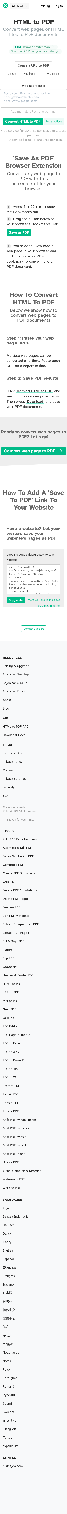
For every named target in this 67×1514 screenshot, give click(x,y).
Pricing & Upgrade (16, 666)
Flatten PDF (11, 950)
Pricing (45, 6)
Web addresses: (33, 86)
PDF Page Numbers (16, 1035)
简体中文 (9, 1310)
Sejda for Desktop (16, 674)
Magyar (8, 1344)
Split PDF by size (14, 1137)
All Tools (18, 6)
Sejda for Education (17, 691)
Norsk (7, 1361)
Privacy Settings (14, 778)
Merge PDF (11, 1001)
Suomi (7, 1403)
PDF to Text (11, 1069)
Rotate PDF (11, 1111)
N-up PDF (9, 1009)
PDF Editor (10, 1026)
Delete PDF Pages (16, 899)
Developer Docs (14, 735)
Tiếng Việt (10, 1429)
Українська (10, 1446)
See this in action (49, 605)
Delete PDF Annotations (20, 890)
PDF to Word (12, 1077)
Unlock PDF (11, 1162)
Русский (9, 1395)
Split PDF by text (14, 1145)
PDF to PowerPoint (16, 1060)
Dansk (7, 1233)
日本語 (7, 1293)
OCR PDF (9, 1018)
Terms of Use (13, 753)
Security (8, 787)
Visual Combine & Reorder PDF (25, 1171)
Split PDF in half (14, 1154)
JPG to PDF (11, 992)
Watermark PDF (14, 1179)
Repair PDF (10, 1094)
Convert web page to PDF (30, 451)
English (8, 1250)
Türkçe (7, 1437)
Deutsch (9, 1225)
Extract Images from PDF (21, 924)
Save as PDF (19, 232)
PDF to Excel (12, 1043)
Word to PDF (12, 1188)
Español (8, 1259)
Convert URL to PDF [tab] (33, 65)
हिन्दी (5, 1327)
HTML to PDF (12, 984)
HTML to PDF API (15, 726)
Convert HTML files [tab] (21, 74)
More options (54, 121)
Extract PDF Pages (16, 933)
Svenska (9, 1412)
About (7, 700)
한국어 (7, 1301)
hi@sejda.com (13, 1466)
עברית (7, 1335)
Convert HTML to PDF (22, 121)
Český (7, 1242)
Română (8, 1386)
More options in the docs (44, 600)
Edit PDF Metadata (16, 916)
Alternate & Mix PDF (17, 848)
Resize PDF (11, 1103)
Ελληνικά (9, 1267)
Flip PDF (8, 958)
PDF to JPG (11, 1052)
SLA (5, 795)
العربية (7, 1208)
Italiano (8, 1284)
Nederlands (11, 1352)
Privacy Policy (12, 761)
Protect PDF (11, 1086)
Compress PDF (13, 865)
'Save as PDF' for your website (33, 51)
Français (9, 1276)
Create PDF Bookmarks (19, 873)
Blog (6, 708)
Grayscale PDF (13, 967)
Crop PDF (9, 882)
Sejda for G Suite (15, 683)
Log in (58, 6)
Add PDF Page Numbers (20, 839)
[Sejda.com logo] (5, 5)
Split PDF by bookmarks (19, 1120)
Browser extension (33, 47)
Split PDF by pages (16, 1128)
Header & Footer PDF (18, 975)
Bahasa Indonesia (15, 1216)
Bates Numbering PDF (18, 856)
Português (10, 1378)
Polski (7, 1369)
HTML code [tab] (51, 74)
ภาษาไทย (9, 1420)
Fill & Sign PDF (13, 941)
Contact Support (33, 628)
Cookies (9, 770)
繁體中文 (9, 1318)
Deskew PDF (11, 907)
